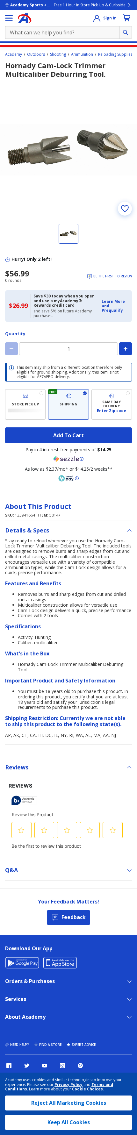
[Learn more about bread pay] (68, 478)
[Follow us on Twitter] (27, 1065)
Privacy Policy (68, 1084)
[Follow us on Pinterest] (80, 1065)
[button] (115, 306)
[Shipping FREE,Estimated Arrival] (68, 404)
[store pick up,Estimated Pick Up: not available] (25, 404)
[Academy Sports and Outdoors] (25, 18)
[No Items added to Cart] (127, 18)
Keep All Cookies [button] (68, 1122)
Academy (13, 54)
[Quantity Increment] (125, 348)
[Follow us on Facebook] (9, 1065)
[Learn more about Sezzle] (68, 459)
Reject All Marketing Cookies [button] (68, 1102)
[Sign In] (97, 18)
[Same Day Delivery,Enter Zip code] (112, 404)
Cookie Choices (87, 1089)
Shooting (58, 54)
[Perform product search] (125, 32)
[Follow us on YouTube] (44, 1065)
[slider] (68, 149)
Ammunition (82, 54)
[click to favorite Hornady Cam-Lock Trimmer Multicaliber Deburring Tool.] (125, 209)
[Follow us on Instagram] (62, 1065)
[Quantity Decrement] (11, 348)
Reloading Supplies (115, 54)
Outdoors (36, 54)
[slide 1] (68, 234)
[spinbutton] (68, 348)
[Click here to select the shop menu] (9, 18)
